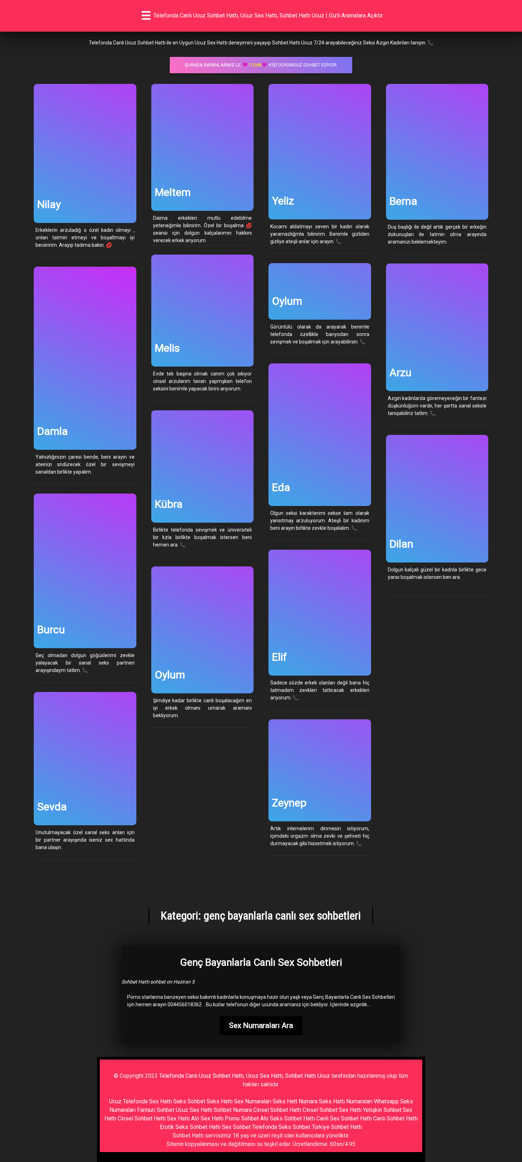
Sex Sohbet (236, 1127)
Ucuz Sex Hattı (194, 1110)
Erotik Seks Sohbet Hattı (190, 1127)
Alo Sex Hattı (207, 1118)
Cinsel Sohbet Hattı (277, 1110)
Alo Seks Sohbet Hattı (287, 1118)
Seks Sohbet (189, 1101)
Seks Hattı (220, 1101)
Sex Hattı (178, 1118)
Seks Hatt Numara (295, 1101)
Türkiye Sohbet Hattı (337, 1127)
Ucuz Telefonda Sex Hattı (140, 1101)
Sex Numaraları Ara (261, 1025)
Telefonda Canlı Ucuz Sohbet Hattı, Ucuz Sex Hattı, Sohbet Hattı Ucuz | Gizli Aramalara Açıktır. (268, 15)
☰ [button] (146, 15)
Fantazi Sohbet (155, 1110)
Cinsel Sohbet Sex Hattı (332, 1110)
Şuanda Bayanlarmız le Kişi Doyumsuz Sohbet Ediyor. (261, 65)
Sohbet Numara (233, 1110)
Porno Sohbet (242, 1118)
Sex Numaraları (252, 1101)
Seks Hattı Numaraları (346, 1101)
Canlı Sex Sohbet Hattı (344, 1118)
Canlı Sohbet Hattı (395, 1118)
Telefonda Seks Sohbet (281, 1127)
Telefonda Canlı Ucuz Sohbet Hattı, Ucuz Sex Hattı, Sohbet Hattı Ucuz (244, 1075)
